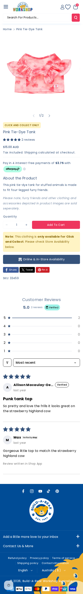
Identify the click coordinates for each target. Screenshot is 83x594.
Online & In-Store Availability (44, 259)
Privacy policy (39, 558)
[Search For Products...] (76, 18)
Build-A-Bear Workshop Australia (47, 581)
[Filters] (7, 362)
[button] (5, 6)
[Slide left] (33, 115)
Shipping (30, 152)
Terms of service (63, 558)
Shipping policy (27, 563)
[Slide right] (49, 115)
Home (7, 29)
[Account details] (62, 7)
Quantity (10, 216)
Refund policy (17, 558)
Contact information (55, 563)
